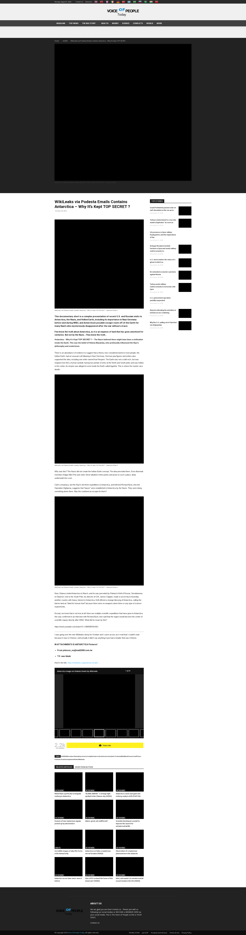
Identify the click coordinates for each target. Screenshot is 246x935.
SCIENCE (125, 23)
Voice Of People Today (76, 933)
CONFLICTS (138, 23)
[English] (96, 2)
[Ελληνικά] (129, 2)
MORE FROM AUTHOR (84, 767)
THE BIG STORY (88, 23)
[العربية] (145, 2)
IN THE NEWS (59, 790)
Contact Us (79, 2)
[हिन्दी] (151, 2)
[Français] (107, 2)
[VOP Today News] (123, 12)
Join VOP (145, 933)
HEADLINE (60, 23)
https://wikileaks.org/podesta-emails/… (84, 663)
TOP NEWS (73, 23)
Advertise (88, 2)
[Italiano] (112, 2)
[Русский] (140, 2)
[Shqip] (101, 2)
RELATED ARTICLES (64, 767)
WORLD (149, 23)
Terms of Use (174, 933)
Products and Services (159, 933)
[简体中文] (156, 2)
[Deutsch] (118, 2)
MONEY (115, 23)
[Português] (134, 2)
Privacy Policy (186, 933)
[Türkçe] (123, 2)
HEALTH (104, 23)
